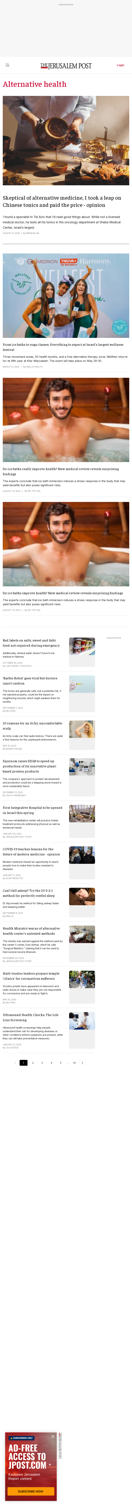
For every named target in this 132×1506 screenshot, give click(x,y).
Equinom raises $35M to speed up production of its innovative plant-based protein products (30, 766)
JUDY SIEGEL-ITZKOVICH (18, 666)
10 (74, 1062)
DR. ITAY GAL (34, 491)
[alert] (31, 1466)
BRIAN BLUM (32, 233)
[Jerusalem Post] (66, 66)
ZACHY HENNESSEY (16, 795)
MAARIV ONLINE (14, 749)
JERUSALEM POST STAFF (19, 837)
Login (120, 65)
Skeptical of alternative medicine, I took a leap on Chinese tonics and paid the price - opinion (62, 201)
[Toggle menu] (7, 65)
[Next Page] (82, 1063)
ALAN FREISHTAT (14, 878)
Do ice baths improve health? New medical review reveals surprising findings (63, 593)
